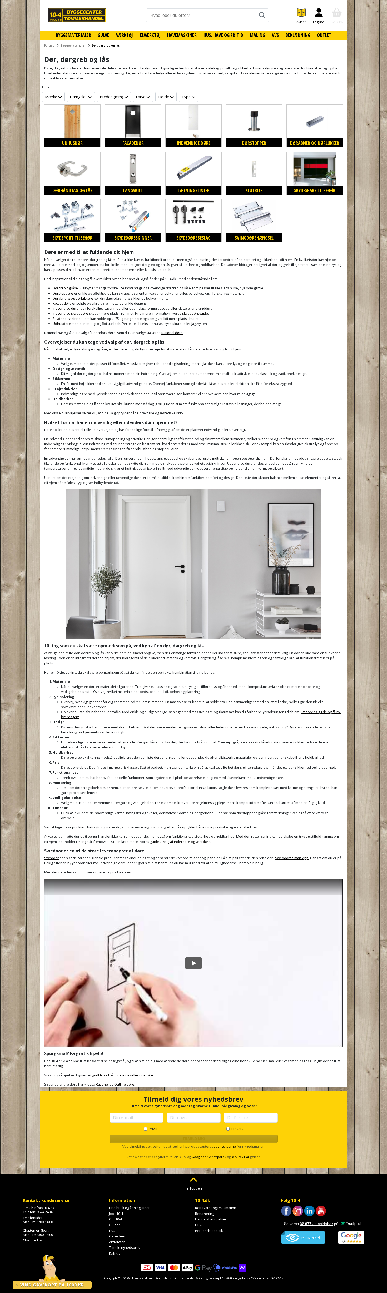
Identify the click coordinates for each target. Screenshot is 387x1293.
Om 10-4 (115, 1219)
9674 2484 (44, 1212)
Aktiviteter (117, 1242)
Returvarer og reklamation (215, 1207)
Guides (115, 1224)
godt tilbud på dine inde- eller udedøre (122, 1075)
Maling (257, 35)
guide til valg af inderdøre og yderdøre (180, 841)
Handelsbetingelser (210, 1219)
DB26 (199, 1224)
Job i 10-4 (116, 1213)
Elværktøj (150, 35)
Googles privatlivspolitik (209, 1157)
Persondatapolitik (209, 1230)
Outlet (324, 35)
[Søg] (262, 15)
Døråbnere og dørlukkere (73, 298)
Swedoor (51, 858)
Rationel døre (172, 332)
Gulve (103, 35)
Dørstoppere (63, 293)
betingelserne (225, 1146)
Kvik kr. (114, 1253)
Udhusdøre (62, 323)
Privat (153, 1128)
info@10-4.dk (44, 1207)
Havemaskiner (182, 35)
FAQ (112, 1230)
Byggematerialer (73, 35)
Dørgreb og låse (65, 288)
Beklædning (298, 35)
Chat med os (33, 1240)
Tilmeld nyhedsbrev (124, 1247)
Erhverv (237, 1128)
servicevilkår (240, 1157)
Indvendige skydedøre (70, 313)
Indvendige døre (66, 308)
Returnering (204, 1213)
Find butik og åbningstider (129, 1207)
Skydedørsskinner (67, 318)
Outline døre (124, 1084)
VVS (275, 35)
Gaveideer (117, 1236)
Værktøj (124, 35)
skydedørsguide (195, 313)
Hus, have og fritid (223, 35)
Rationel (102, 1084)
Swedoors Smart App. (292, 858)
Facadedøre (62, 303)
